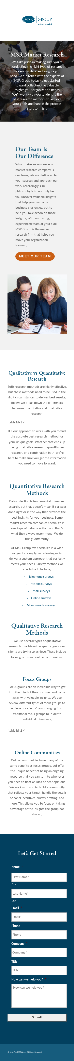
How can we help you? (28, 979)
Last (14, 901)
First (14, 884)
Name (17, 867)
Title (14, 961)
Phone (15, 926)
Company (19, 944)
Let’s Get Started (37, 853)
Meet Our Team (35, 256)
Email (16, 908)
